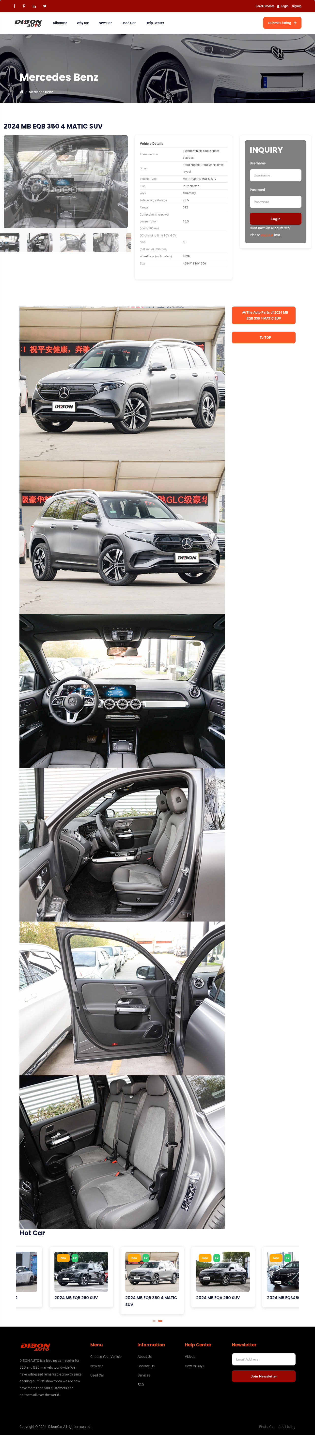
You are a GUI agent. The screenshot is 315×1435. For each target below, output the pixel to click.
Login (284, 6)
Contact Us (146, 1366)
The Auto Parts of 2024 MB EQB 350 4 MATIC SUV (267, 315)
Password (257, 190)
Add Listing (287, 1427)
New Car (105, 23)
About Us (145, 1357)
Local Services (265, 6)
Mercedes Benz (41, 92)
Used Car (129, 23)
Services (144, 1375)
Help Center (154, 23)
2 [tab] (161, 1321)
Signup (296, 6)
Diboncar (60, 23)
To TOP (265, 337)
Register (267, 235)
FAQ (141, 1385)
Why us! (83, 23)
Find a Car (267, 1427)
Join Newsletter (264, 1376)
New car (96, 1366)
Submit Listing (279, 23)
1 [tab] (154, 1321)
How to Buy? (194, 1366)
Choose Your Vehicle (105, 1357)
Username (258, 163)
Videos (190, 1357)
